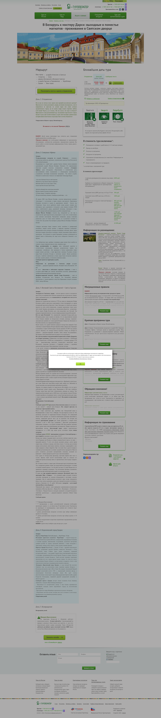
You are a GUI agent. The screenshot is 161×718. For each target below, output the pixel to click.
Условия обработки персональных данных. (80, 359)
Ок (80, 364)
